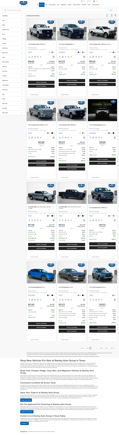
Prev (87, 348)
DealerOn (38, 431)
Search (111, 10)
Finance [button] (70, 4)
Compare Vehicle (34, 94)
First (82, 348)
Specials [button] (42, 4)
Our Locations (95, 4)
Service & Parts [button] (76, 4)
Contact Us (24, 423)
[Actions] (53, 44)
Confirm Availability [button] (41, 82)
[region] (41, 73)
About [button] (89, 4)
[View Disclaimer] (41, 56)
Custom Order (52, 4)
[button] (54, 29)
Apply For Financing (26, 412)
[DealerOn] (23, 431)
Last (106, 348)
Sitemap (42, 431)
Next (101, 348)
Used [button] (58, 4)
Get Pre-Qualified (41, 86)
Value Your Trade (26, 400)
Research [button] (84, 4)
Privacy (45, 431)
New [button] (46, 4)
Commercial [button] (63, 4)
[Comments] (54, 57)
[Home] (38, 5)
